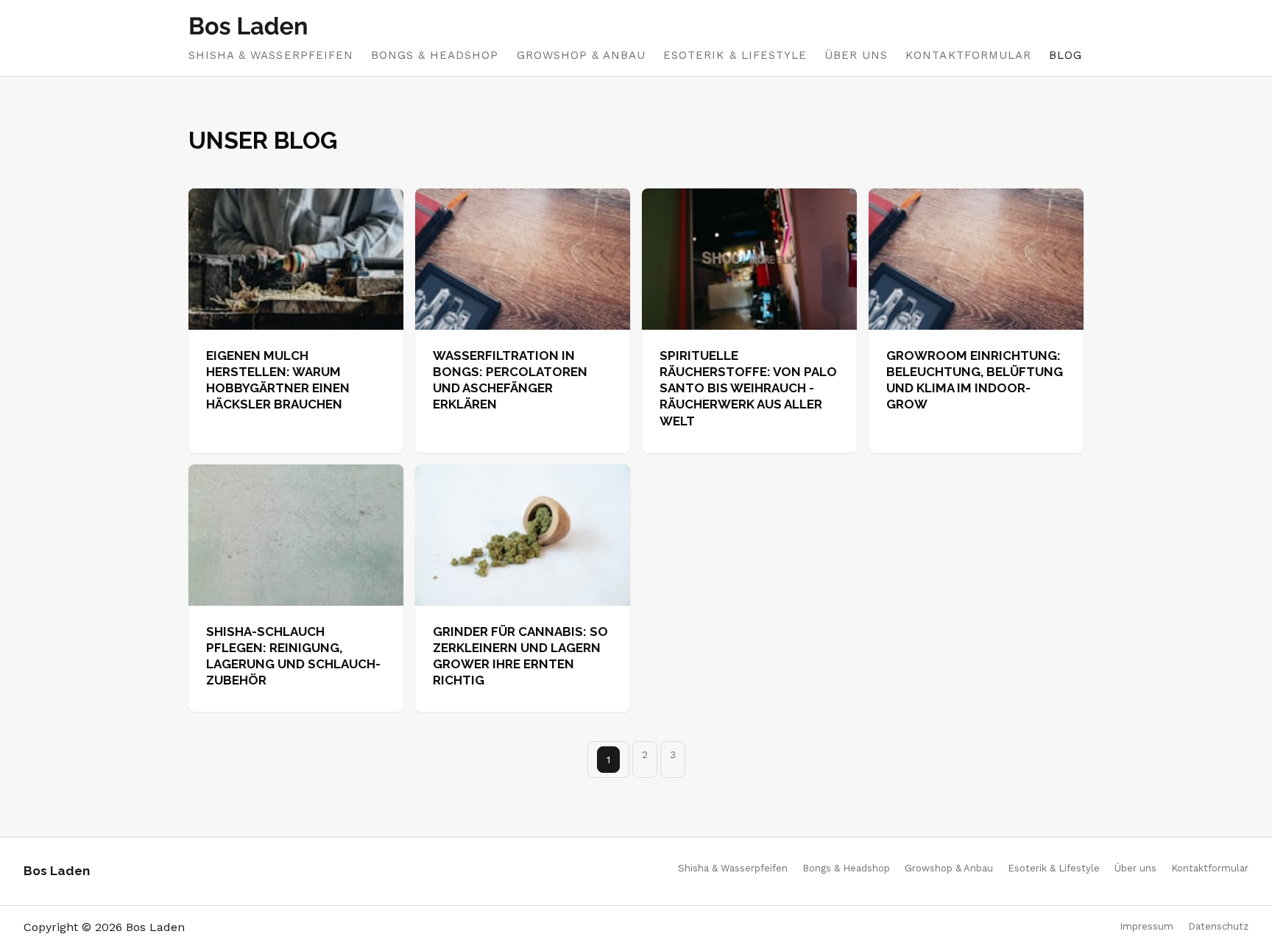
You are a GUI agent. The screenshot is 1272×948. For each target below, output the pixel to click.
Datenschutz (1218, 926)
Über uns (856, 55)
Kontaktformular (968, 55)
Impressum (1146, 926)
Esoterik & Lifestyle (735, 55)
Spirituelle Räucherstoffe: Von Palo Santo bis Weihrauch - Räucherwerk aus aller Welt (748, 388)
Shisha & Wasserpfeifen (270, 55)
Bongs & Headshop (435, 55)
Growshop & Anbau (581, 55)
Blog (1065, 55)
